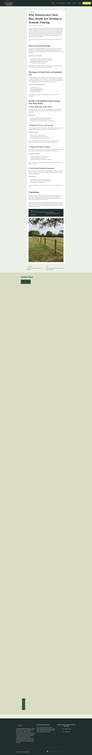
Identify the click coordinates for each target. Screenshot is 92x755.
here (33, 212)
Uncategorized (31, 12)
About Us (69, 3)
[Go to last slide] (23, 282)
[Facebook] (47, 751)
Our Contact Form (66, 731)
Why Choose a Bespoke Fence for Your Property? (34, 268)
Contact (79, 3)
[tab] (23, 699)
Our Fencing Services (60, 3)
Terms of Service (53, 751)
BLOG (74, 3)
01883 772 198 (87, 3)
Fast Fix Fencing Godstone (33, 25)
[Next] (28, 282)
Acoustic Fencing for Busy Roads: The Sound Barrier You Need (54, 268)
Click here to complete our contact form (38, 213)
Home (53, 3)
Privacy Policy (60, 751)
